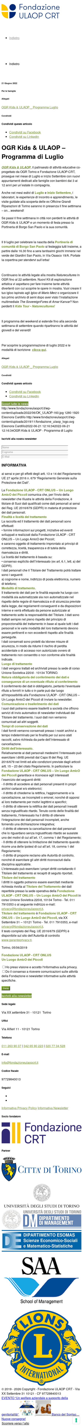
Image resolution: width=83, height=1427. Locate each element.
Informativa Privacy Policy (19, 1108)
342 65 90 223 (33, 1046)
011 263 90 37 (11, 1046)
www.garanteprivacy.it (16, 940)
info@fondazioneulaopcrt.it (20, 1062)
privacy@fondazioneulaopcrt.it (22, 908)
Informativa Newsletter (53, 1108)
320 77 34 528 (55, 1046)
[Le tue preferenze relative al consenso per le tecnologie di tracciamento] (76, 1420)
